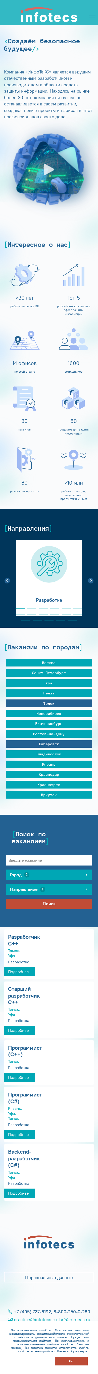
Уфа (49, 683)
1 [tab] (18, 608)
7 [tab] (18, 614)
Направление (26, 889)
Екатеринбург (49, 723)
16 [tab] (58, 620)
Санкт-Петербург (49, 673)
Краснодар (49, 774)
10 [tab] (52, 614)
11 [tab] (64, 614)
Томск (49, 703)
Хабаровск (49, 744)
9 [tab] (41, 614)
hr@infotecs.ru (74, 1319)
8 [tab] (29, 614)
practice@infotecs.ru (35, 1319)
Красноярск (49, 784)
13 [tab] (23, 620)
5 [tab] (64, 608)
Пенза (49, 693)
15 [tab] (47, 620)
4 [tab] (52, 608)
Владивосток (49, 754)
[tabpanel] (49, 578)
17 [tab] (70, 620)
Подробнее (18, 971)
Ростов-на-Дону (49, 734)
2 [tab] (29, 608)
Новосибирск (49, 713)
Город (19, 875)
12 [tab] (75, 614)
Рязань (49, 764)
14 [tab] (35, 620)
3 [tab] (41, 608)
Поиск (49, 904)
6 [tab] (75, 608)
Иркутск (49, 795)
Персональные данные (49, 1277)
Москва (49, 662)
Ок (71, 1361)
